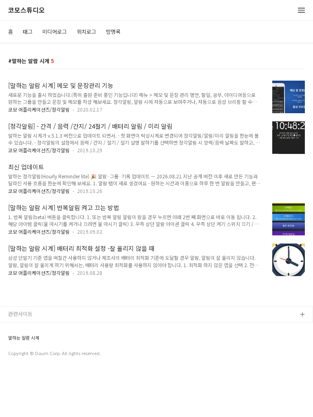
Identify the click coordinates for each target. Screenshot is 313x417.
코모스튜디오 (26, 10)
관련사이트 (20, 314)
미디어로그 (54, 31)
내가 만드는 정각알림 (32, 328)
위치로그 (86, 31)
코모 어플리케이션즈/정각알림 (39, 109)
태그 (28, 31)
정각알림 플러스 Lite (32, 354)
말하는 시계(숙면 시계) (34, 341)
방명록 (113, 31)
